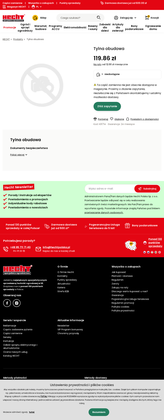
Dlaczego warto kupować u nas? (130, 291)
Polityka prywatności (123, 310)
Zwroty (115, 283)
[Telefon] (5, 249)
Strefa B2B (63, 291)
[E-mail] (38, 249)
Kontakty (62, 276)
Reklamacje (9, 325)
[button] (19, 155)
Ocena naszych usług (15, 352)
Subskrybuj (149, 188)
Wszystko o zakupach (41, 3)
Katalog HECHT (11, 355)
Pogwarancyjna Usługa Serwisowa (130, 299)
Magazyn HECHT (16, 6)
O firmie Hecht (65, 272)
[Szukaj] (99, 18)
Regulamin (117, 279)
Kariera (61, 287)
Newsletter (63, 325)
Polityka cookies (120, 306)
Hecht (6, 39)
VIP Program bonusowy (70, 329)
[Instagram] (16, 303)
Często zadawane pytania (17, 329)
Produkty (18, 39)
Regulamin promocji (123, 303)
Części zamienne (12, 3)
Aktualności (63, 283)
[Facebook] (7, 303)
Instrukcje (8, 341)
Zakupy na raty (120, 287)
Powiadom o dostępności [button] (145, 119)
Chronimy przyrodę (68, 333)
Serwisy (7, 337)
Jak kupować (119, 272)
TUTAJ (43, 396)
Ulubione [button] (119, 119)
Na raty (98, 64)
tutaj (31, 412)
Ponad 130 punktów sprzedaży (154, 242)
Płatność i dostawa (122, 276)
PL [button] (37, 6)
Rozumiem (98, 412)
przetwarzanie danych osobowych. (104, 212)
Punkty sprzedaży (70, 3)
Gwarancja (118, 295)
